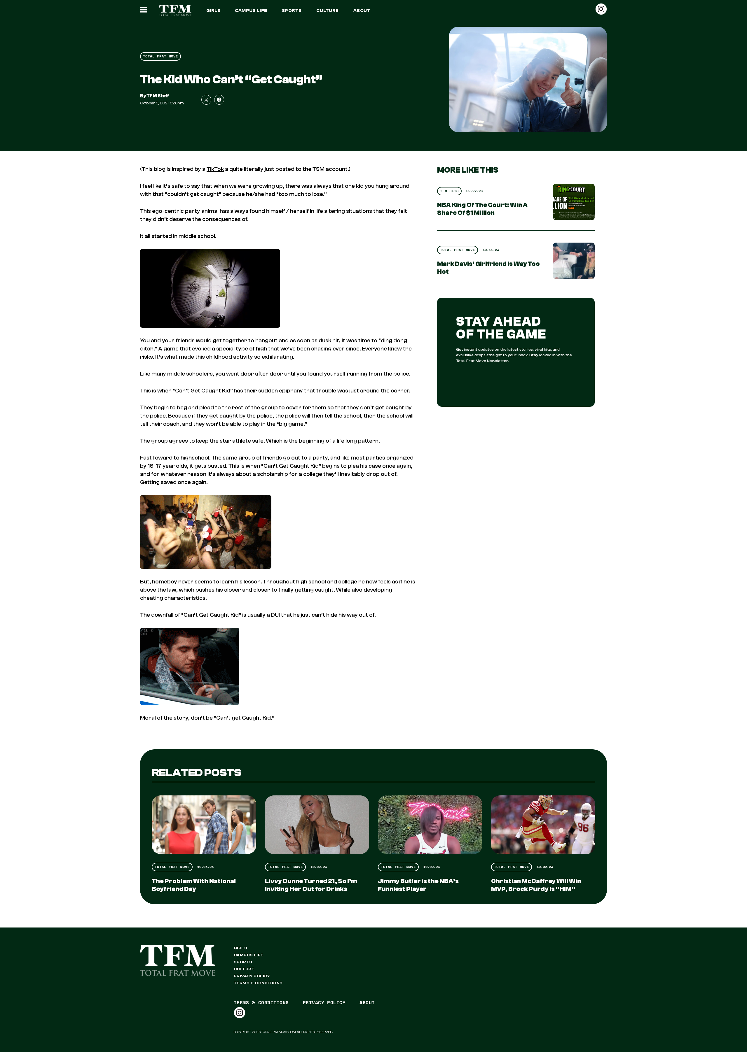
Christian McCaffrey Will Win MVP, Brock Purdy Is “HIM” (536, 885)
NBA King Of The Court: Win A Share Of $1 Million (482, 209)
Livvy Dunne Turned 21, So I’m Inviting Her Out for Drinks (311, 885)
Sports (292, 10)
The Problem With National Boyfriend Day (194, 885)
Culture (327, 10)
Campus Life (251, 10)
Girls (213, 10)
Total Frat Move (160, 56)
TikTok (215, 169)
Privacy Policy (252, 976)
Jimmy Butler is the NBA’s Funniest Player (418, 885)
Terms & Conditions (258, 983)
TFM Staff (157, 96)
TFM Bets (449, 190)
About (361, 10)
